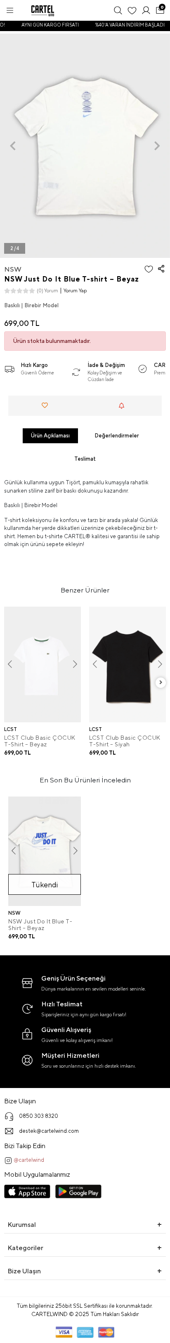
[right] (161, 682)
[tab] (50, 435)
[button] (13, 146)
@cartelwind (28, 1160)
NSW (12, 269)
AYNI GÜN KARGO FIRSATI (47, 24)
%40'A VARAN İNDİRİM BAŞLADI (127, 24)
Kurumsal (21, 1225)
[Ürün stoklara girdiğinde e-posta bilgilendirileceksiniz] (123, 406)
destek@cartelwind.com (49, 1131)
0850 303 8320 (38, 1116)
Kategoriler (25, 1248)
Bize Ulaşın (24, 1271)
